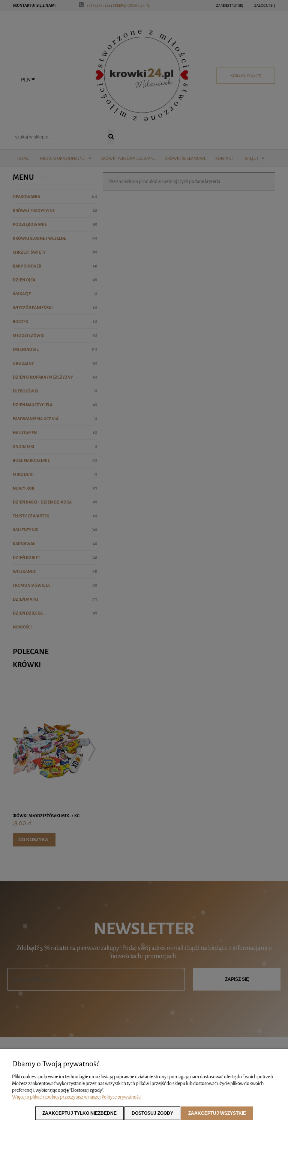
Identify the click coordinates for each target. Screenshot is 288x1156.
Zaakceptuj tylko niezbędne (79, 1113)
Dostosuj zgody (152, 1113)
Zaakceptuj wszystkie (217, 1113)
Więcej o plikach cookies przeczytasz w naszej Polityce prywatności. (77, 1097)
